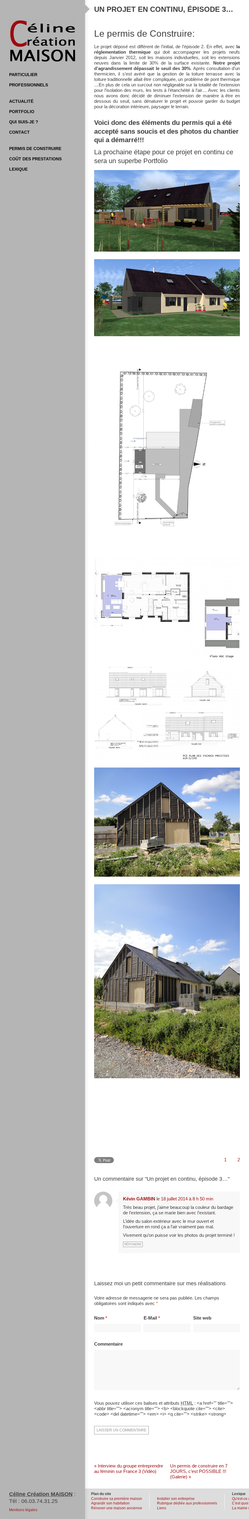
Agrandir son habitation (110, 1503)
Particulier (23, 74)
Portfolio (21, 111)
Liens (161, 1508)
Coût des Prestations (35, 158)
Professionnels (28, 84)
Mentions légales (23, 1510)
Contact (19, 132)
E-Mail (152, 1317)
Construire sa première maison (116, 1499)
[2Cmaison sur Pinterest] (49, 9)
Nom (100, 1317)
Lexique (18, 169)
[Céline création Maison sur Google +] (61, 9)
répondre (133, 1244)
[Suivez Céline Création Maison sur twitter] (24, 9)
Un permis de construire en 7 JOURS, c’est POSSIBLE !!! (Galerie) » (198, 1471)
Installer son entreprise (176, 1499)
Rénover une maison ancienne (116, 1508)
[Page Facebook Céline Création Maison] (36, 9)
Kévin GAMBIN (139, 1198)
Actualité (21, 101)
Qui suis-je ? (23, 121)
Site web (202, 1317)
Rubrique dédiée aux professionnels (187, 1503)
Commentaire (108, 1344)
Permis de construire (35, 148)
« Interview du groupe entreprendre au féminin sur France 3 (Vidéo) (128, 1468)
